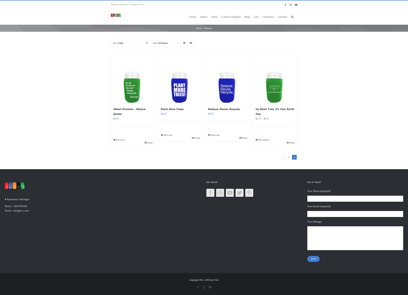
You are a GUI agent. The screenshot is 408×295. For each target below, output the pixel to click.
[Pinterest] (249, 193)
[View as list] (191, 43)
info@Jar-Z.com (137, 4)
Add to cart (120, 140)
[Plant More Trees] (180, 78)
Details (150, 142)
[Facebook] (210, 193)
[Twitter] (240, 193)
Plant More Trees (172, 109)
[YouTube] (230, 193)
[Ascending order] (147, 43)
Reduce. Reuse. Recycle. (224, 109)
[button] (292, 17)
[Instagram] (220, 193)
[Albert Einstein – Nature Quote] (133, 78)
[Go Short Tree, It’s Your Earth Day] (275, 78)
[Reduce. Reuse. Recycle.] (228, 78)
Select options (263, 140)
